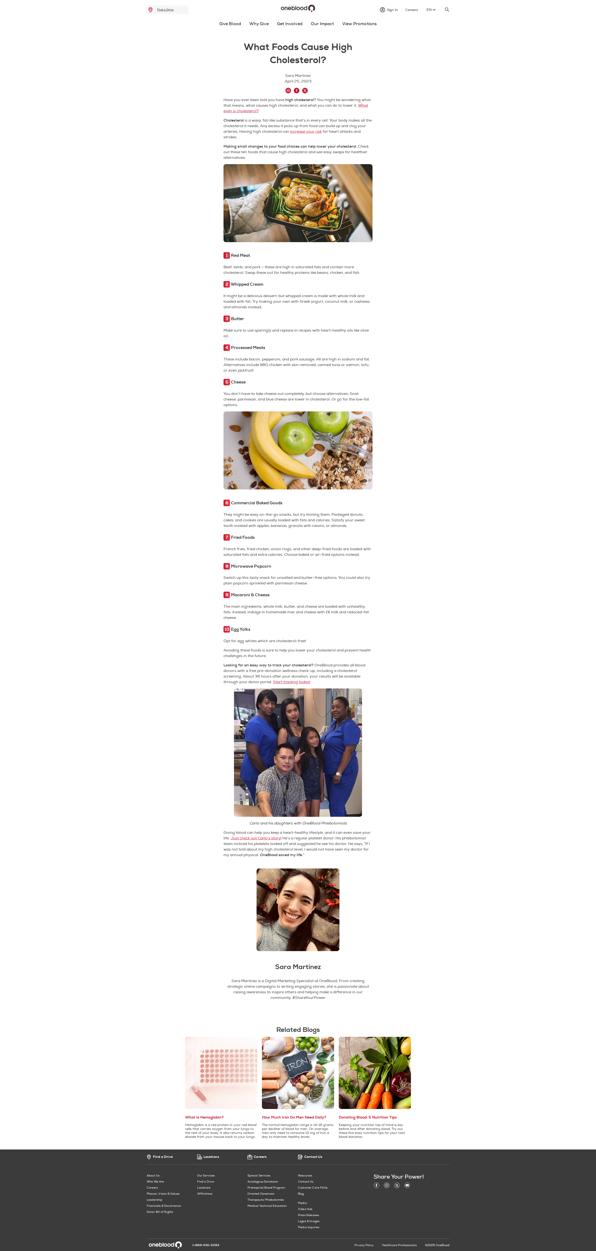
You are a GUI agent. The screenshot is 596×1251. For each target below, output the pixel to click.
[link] (150, 9)
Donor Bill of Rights (160, 1212)
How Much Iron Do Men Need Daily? (294, 1117)
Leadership (155, 1200)
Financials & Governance (164, 1206)
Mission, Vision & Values (163, 1194)
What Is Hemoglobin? (204, 1117)
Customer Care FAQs (313, 1188)
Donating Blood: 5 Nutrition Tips (368, 1117)
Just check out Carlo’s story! (256, 838)
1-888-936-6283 (205, 1245)
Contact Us (306, 1181)
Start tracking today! (291, 682)
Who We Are (155, 1181)
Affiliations (205, 1194)
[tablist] (298, 25)
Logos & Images (308, 1221)
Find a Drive (165, 9)
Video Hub (305, 1209)
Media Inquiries (308, 1227)
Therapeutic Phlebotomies (265, 1200)
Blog (301, 1194)
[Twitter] (397, 1186)
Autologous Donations (262, 1181)
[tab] (230, 26)
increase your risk (306, 131)
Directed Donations (260, 1194)
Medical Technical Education (267, 1206)
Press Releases (308, 1215)
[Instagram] (386, 1186)
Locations (203, 1188)
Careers (152, 1188)
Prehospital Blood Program (266, 1188)
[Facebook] (376, 1186)
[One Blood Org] (165, 1245)
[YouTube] (407, 1186)
